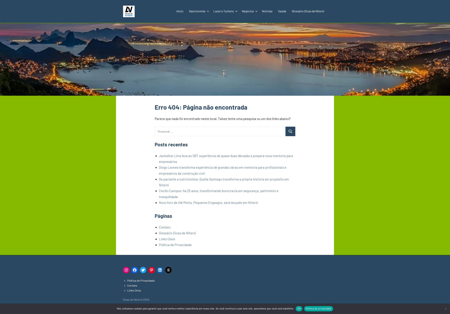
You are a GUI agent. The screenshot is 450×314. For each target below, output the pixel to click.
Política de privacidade (318, 308)
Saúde (282, 11)
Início (179, 11)
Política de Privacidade (175, 245)
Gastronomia (197, 11)
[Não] (445, 308)
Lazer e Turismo (223, 11)
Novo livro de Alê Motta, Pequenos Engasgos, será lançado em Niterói (208, 203)
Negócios (248, 11)
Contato (165, 227)
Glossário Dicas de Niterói (308, 11)
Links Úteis (167, 239)
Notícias (267, 11)
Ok (299, 308)
